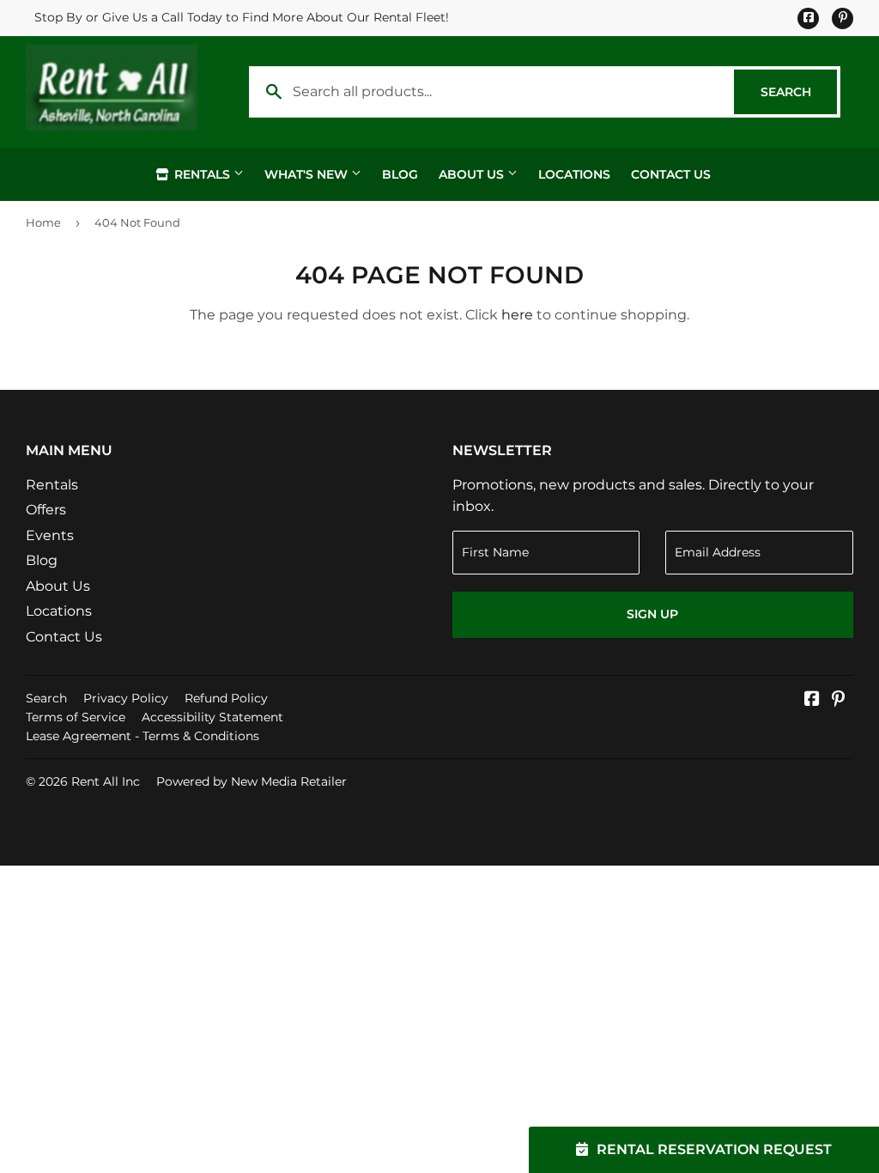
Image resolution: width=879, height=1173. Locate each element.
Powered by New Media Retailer (251, 781)
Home (43, 222)
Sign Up (652, 614)
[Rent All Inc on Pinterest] (838, 700)
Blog (400, 174)
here (517, 315)
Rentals (202, 174)
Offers (46, 509)
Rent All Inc (105, 781)
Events (50, 535)
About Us (473, 174)
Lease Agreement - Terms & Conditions (142, 736)
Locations (574, 174)
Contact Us (671, 174)
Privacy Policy (125, 698)
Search (799, 92)
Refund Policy (226, 698)
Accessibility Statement (212, 717)
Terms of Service (75, 717)
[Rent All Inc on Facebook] (812, 700)
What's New (307, 174)
